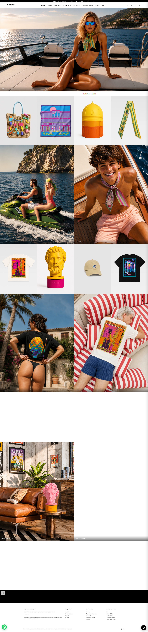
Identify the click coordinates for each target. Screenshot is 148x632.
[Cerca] (127, 5)
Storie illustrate (67, 5)
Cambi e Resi (89, 615)
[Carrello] (139, 5)
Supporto (88, 619)
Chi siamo (67, 612)
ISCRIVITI (27, 615)
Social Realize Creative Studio (65, 629)
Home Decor (57, 5)
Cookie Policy (110, 615)
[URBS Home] (11, 5)
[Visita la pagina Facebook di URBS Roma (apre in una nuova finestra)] (124, 629)
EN (103, 5)
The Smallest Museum (87, 5)
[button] (4, 627)
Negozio (67, 615)
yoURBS (67, 617)
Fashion (50, 5)
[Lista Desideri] (135, 5)
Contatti (97, 5)
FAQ (107, 612)
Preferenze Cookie (111, 617)
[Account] (131, 5)
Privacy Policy (58, 617)
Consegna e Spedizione (91, 614)
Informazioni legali (49, 629)
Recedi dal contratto (90, 617)
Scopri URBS (76, 5)
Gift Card (88, 612)
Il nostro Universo (69, 614)
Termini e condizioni (111, 619)
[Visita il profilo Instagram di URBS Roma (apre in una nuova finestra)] (121, 629)
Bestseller (43, 5)
